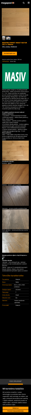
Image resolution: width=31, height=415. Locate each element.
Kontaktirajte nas (9, 53)
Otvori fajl (13, 61)
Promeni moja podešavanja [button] (15, 411)
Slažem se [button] (16, 408)
